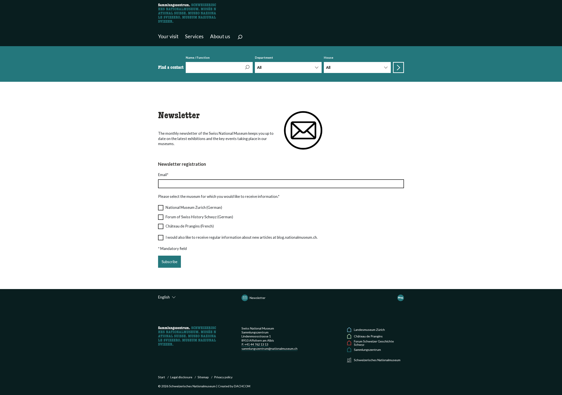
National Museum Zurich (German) (194, 207)
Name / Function (198, 57)
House (328, 63)
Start (161, 377)
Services (194, 36)
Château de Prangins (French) (190, 226)
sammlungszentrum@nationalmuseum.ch (269, 348)
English (164, 297)
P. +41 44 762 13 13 (254, 344)
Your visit (168, 36)
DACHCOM (242, 386)
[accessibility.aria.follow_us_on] (400, 298)
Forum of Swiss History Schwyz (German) (199, 217)
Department (264, 63)
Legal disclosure (181, 377)
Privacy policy (223, 377)
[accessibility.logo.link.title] (187, 12)
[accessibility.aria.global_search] (240, 37)
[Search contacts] (398, 67)
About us (220, 36)
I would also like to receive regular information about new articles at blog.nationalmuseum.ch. (242, 237)
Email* (163, 174)
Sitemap (203, 377)
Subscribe (169, 261)
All (259, 67)
